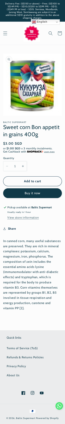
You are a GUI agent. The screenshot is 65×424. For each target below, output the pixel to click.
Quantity (8, 158)
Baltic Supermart (25, 418)
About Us (13, 375)
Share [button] (12, 228)
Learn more (49, 152)
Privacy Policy (16, 366)
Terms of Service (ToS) (22, 348)
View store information (23, 217)
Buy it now (32, 193)
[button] (5, 33)
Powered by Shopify (47, 418)
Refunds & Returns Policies (25, 357)
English (41, 21)
